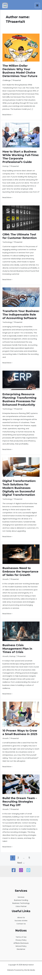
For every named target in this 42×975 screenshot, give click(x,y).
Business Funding (21, 900)
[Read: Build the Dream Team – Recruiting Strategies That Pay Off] (20, 784)
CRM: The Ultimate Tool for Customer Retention (19, 236)
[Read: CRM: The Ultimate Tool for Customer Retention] (20, 218)
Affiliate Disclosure (21, 943)
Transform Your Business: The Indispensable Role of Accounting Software (20, 314)
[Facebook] (13, 870)
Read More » (7, 114)
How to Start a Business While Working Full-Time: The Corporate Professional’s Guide (20, 157)
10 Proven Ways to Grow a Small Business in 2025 (19, 732)
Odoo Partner (21, 906)
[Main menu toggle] (37, 5)
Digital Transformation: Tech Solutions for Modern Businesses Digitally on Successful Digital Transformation (19, 487)
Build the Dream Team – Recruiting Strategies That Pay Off (19, 801)
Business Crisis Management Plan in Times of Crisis (17, 649)
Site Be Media (29, 970)
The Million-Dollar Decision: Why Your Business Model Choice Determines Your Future (19, 71)
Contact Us (21, 924)
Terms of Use (21, 937)
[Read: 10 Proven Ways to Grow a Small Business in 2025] (20, 714)
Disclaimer (21, 949)
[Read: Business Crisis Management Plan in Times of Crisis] (20, 631)
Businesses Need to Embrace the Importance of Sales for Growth (20, 571)
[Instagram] (21, 870)
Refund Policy (21, 946)
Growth (5, 579)
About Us (21, 917)
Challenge (6, 80)
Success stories (21, 920)
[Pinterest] (28, 870)
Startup (5, 166)
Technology (7, 242)
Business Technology (21, 903)
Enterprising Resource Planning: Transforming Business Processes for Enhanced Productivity (19, 399)
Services (21, 897)
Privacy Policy (21, 940)
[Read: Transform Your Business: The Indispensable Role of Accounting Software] (20, 297)
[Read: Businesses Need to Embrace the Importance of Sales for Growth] (20, 554)
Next (21, 862)
